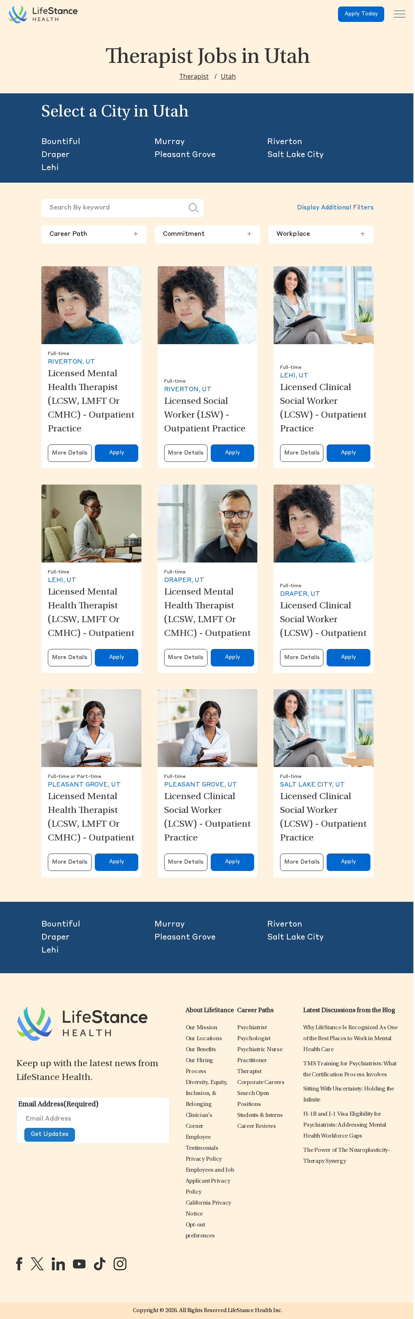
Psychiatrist (252, 1028)
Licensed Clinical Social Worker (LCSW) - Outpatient (323, 620)
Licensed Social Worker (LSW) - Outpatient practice (205, 415)
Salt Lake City (295, 155)
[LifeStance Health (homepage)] (43, 14)
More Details (70, 453)
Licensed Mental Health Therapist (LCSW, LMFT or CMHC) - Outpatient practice (91, 401)
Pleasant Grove (185, 155)
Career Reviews (256, 1126)
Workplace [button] (321, 234)
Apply (116, 452)
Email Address (58, 1104)
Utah (228, 76)
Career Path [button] (94, 234)
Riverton (284, 142)
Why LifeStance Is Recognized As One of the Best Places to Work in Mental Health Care (350, 1039)
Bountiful (60, 142)
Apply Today (361, 14)
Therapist (194, 76)
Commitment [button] (207, 234)
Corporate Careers (261, 1083)
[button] (201, 1028)
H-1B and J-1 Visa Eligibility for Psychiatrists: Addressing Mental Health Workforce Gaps (344, 1125)
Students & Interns (260, 1115)
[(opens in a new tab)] (19, 1263)
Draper (55, 155)
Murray (169, 142)
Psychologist (253, 1039)
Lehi (50, 168)
